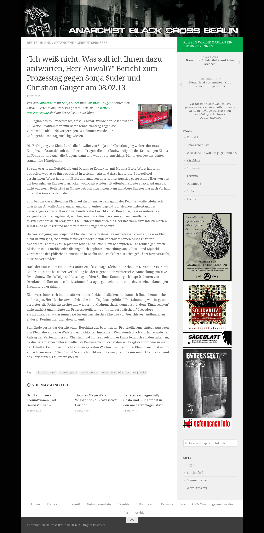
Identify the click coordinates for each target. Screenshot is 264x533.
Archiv (191, 199)
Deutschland (39, 43)
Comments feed (198, 480)
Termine (193, 176)
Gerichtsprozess (92, 43)
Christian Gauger (98, 103)
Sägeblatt (193, 160)
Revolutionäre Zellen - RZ (115, 372)
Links (190, 191)
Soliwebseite (47, 103)
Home (35, 504)
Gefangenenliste (198, 145)
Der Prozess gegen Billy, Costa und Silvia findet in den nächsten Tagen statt (143, 400)
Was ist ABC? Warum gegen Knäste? (212, 153)
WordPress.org (197, 488)
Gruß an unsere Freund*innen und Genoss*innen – (41, 400)
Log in (191, 465)
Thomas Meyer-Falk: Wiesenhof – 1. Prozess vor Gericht (96, 400)
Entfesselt (193, 168)
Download (194, 183)
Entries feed (195, 472)
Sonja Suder (70, 103)
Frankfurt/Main (68, 372)
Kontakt (192, 137)
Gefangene (64, 43)
